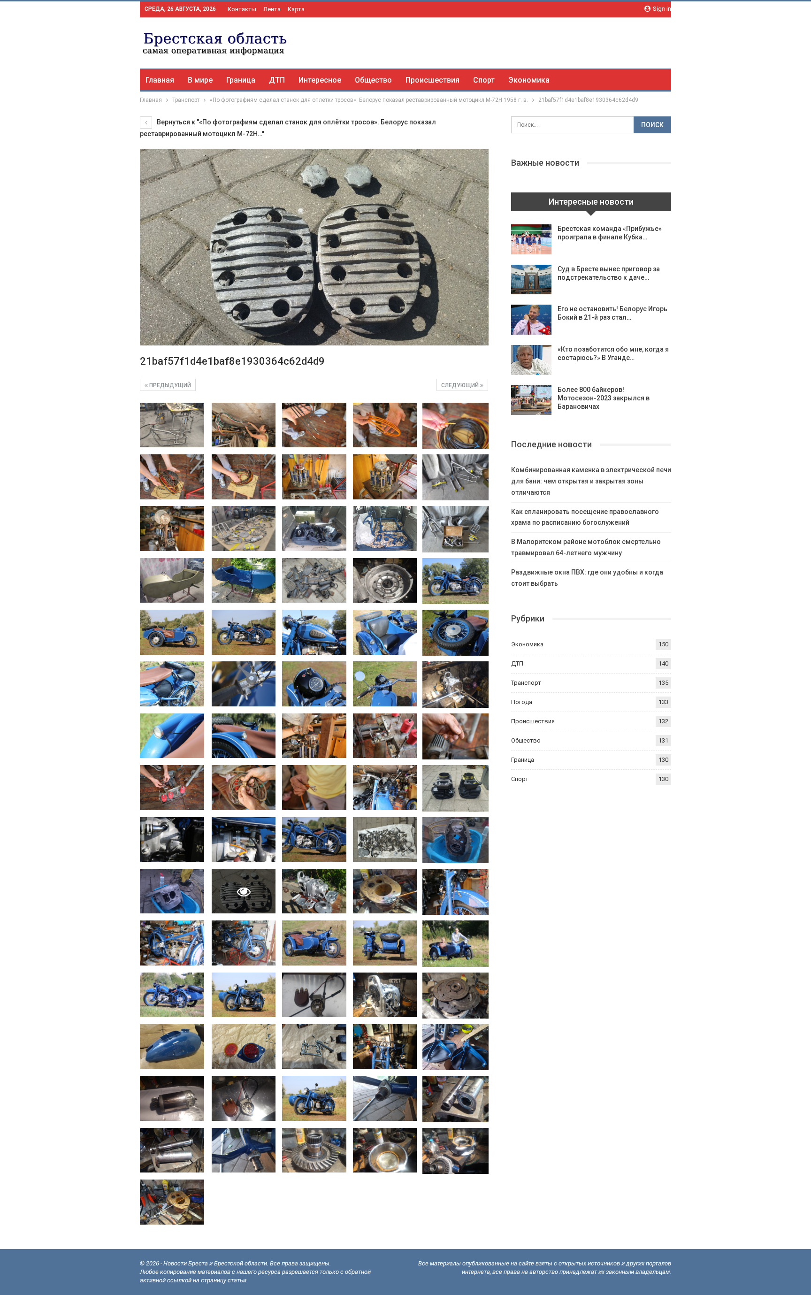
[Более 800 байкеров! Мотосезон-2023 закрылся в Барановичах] (531, 400)
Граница (240, 80)
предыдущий (169, 385)
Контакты (242, 9)
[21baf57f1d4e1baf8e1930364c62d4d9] (172, 425)
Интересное (319, 80)
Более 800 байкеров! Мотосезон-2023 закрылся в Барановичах (604, 398)
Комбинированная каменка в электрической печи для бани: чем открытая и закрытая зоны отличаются (591, 481)
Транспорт (526, 682)
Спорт (484, 80)
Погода (521, 701)
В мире (200, 80)
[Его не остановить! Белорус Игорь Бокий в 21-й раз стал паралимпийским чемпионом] (531, 320)
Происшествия (432, 80)
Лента (272, 9)
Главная (159, 80)
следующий (460, 385)
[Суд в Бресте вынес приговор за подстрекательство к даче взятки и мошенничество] (531, 280)
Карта (296, 9)
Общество (373, 80)
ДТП (277, 80)
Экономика (529, 80)
